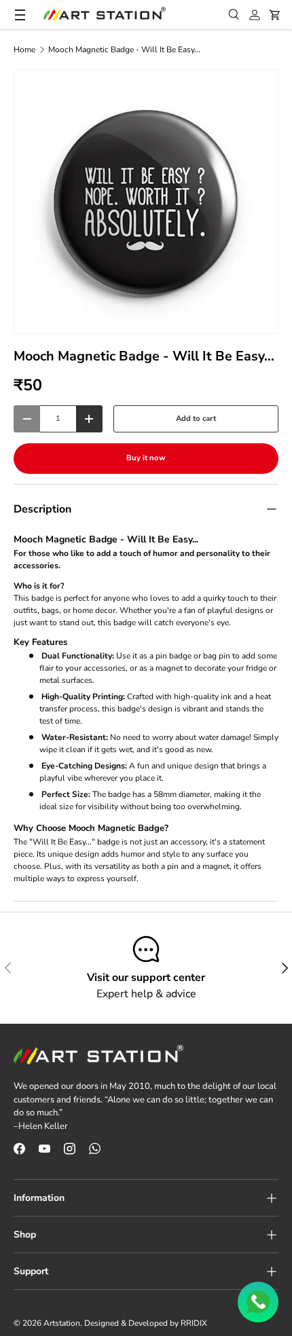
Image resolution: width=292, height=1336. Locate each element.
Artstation (61, 1323)
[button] (275, 15)
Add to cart (196, 418)
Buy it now (146, 458)
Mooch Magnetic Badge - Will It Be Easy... (124, 49)
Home (24, 49)
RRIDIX (194, 1323)
